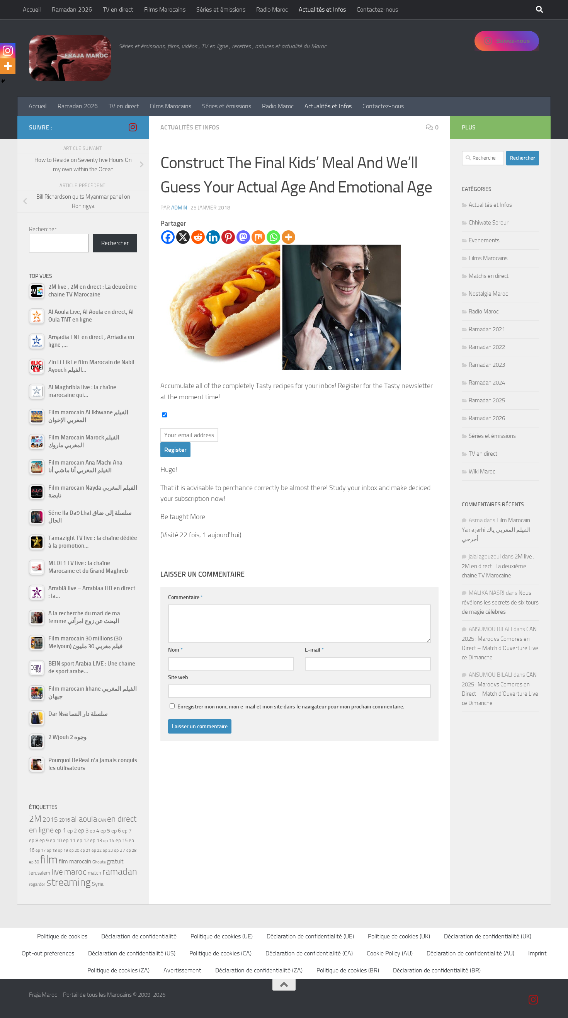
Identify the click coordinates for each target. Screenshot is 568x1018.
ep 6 (116, 830)
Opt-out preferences (48, 953)
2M (35, 819)
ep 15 (122, 840)
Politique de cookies (62, 936)
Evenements (484, 240)
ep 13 (96, 840)
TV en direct (118, 9)
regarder (37, 884)
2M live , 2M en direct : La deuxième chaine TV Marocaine (498, 566)
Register (175, 449)
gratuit (115, 861)
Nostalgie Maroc (488, 293)
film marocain (75, 861)
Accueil (32, 9)
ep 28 (131, 850)
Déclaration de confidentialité (139, 936)
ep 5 (105, 830)
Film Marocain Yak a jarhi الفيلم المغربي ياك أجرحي (496, 530)
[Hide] (3, 81)
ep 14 (108, 840)
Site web (178, 677)
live (57, 872)
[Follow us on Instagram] (132, 127)
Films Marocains (164, 9)
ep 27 (119, 850)
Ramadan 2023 (487, 364)
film (49, 859)
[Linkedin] (213, 237)
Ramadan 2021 (487, 329)
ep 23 (108, 850)
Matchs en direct (488, 275)
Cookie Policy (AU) (390, 953)
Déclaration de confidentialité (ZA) (259, 970)
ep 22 (97, 850)
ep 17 (41, 850)
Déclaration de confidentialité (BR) (437, 970)
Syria (98, 884)
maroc (75, 872)
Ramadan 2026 (72, 9)
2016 (64, 820)
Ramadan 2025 (487, 400)
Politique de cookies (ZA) (118, 970)
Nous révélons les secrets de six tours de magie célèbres (500, 602)
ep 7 (126, 830)
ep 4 (94, 830)
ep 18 (52, 850)
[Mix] (258, 237)
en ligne (41, 829)
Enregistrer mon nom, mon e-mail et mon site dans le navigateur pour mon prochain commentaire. (290, 706)
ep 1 (60, 830)
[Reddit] (198, 237)
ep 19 (63, 850)
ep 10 (56, 840)
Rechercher (42, 229)
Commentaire (185, 597)
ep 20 (74, 850)
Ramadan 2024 (487, 382)
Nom (175, 650)
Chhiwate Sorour (488, 222)
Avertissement (182, 970)
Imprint (537, 953)
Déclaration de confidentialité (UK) (487, 936)
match (94, 873)
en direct (121, 819)
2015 (50, 819)
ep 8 (33, 840)
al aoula (84, 819)
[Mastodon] (243, 237)
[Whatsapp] (273, 237)
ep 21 (85, 850)
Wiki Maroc (482, 471)
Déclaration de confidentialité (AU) (470, 953)
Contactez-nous (377, 9)
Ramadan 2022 (487, 347)
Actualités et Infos (322, 9)
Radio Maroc (272, 9)
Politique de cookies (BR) (347, 970)
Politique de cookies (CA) (220, 953)
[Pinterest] (228, 237)
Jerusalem (39, 873)
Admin (179, 207)
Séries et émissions (220, 9)
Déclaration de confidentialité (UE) (310, 936)
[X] (183, 237)
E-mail (314, 650)
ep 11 (69, 840)
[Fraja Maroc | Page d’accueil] (70, 58)
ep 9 (44, 840)
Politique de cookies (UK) (399, 936)
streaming (68, 882)
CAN (102, 820)
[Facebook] (168, 237)
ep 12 (83, 840)
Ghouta (98, 862)
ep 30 (34, 862)
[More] (288, 237)
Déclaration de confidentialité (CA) (309, 953)
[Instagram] (7, 50)
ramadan (119, 871)
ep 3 (83, 830)
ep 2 (72, 830)
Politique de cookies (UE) (221, 936)
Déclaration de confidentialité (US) (131, 953)
